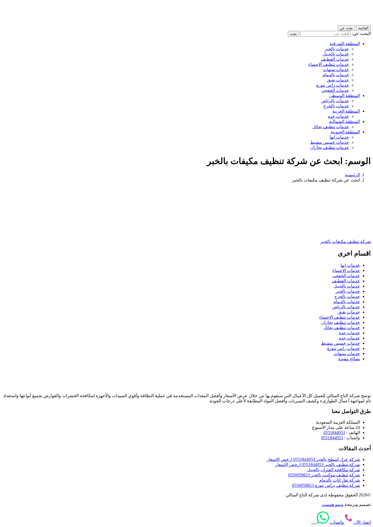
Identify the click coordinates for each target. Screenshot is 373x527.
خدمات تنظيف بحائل (330, 126)
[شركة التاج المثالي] (346, 22)
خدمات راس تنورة (332, 85)
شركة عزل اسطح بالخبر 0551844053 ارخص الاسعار (313, 459)
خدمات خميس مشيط (329, 142)
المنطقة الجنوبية (345, 132)
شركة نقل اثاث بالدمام (339, 480)
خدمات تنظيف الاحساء (328, 64)
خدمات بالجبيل (335, 54)
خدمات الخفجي (335, 90)
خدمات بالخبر (337, 48)
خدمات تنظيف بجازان (329, 147)
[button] (313, 524)
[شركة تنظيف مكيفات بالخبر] (340, 232)
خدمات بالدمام (335, 74)
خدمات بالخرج (336, 106)
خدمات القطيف (335, 59)
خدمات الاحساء (346, 270)
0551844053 (334, 432)
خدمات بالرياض (335, 100)
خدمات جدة (349, 332)
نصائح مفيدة (349, 358)
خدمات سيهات (336, 69)
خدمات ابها (339, 137)
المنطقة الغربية (346, 111)
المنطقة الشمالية (344, 121)
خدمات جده (338, 116)
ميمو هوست (333, 504)
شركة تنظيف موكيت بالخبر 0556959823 (324, 475)
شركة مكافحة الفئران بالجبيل (333, 469)
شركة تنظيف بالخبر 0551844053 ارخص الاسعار (317, 464)
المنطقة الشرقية (345, 43)
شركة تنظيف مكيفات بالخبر (346, 241)
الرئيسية (352, 174)
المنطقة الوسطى (344, 95)
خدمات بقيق (338, 80)
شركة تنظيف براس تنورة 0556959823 (326, 485)
